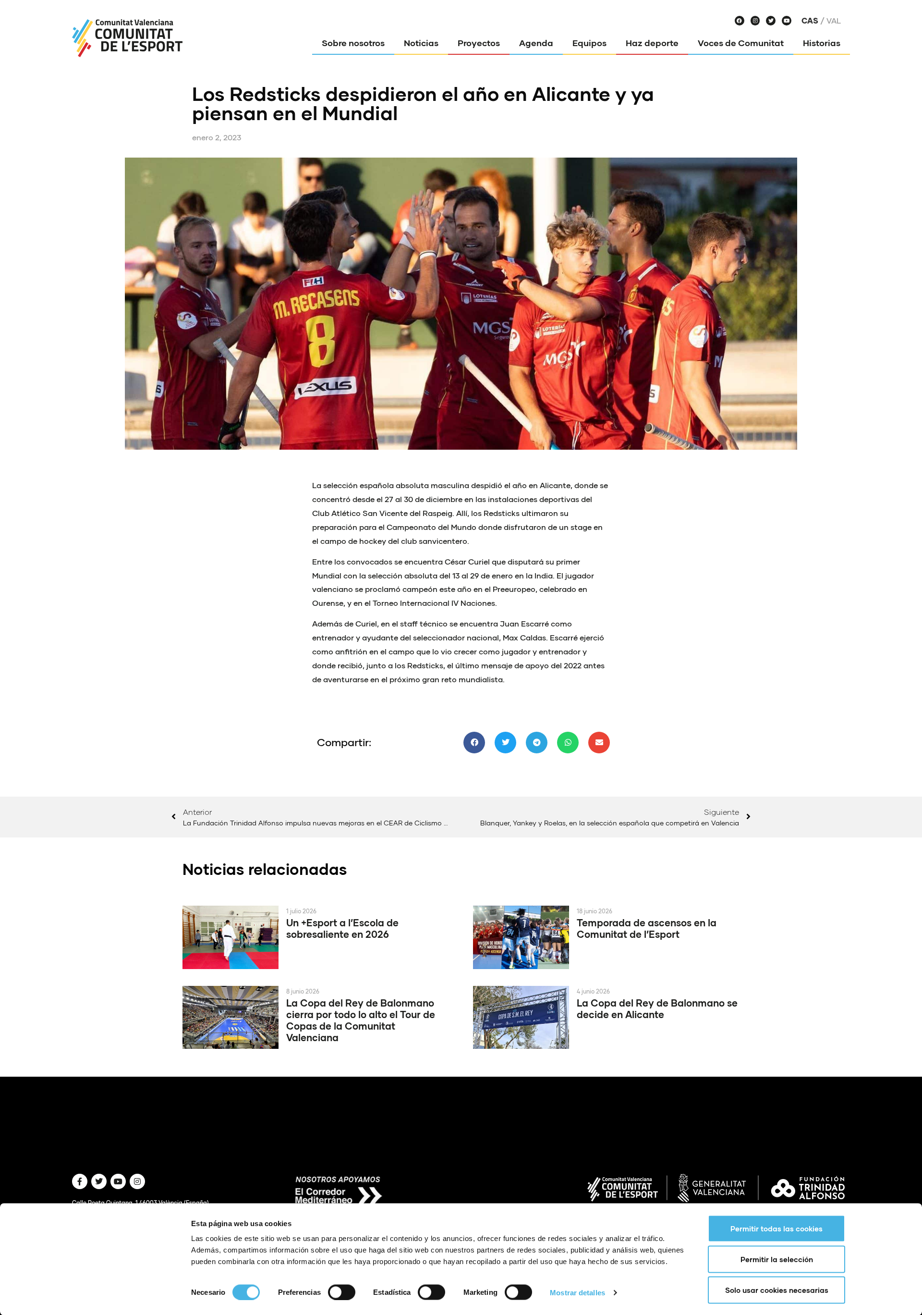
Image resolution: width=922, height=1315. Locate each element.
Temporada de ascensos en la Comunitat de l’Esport (646, 928)
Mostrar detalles (577, 1292)
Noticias (421, 42)
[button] (474, 742)
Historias (821, 42)
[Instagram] (755, 20)
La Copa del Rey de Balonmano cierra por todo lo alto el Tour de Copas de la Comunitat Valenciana (360, 1020)
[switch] (341, 1292)
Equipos (589, 42)
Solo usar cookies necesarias (776, 1290)
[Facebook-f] (79, 1181)
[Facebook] (739, 20)
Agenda (536, 42)
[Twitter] (771, 20)
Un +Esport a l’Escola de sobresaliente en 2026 (342, 928)
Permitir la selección (776, 1259)
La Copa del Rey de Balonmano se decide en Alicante (657, 1008)
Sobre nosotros (353, 42)
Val (833, 21)
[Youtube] (786, 20)
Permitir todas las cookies (776, 1228)
